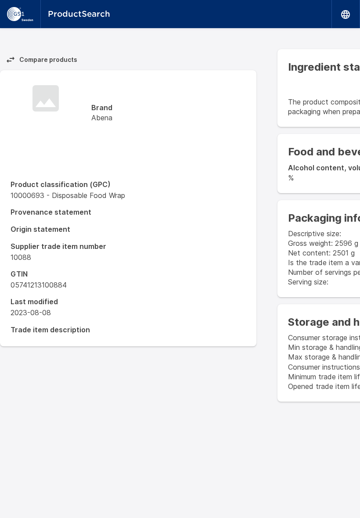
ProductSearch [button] (79, 13)
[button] (346, 14)
